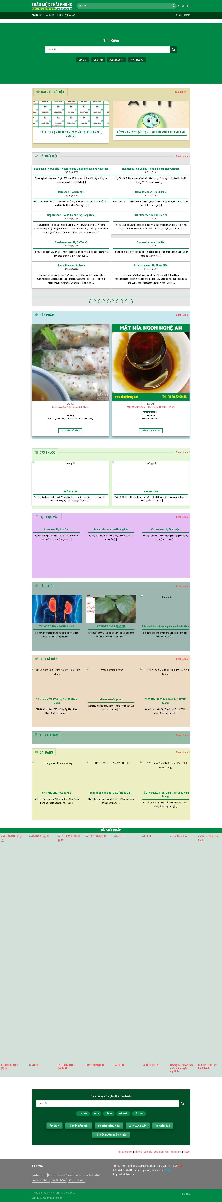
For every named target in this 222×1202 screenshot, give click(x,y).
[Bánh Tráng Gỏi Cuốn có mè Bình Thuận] (70, 362)
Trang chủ (37, 15)
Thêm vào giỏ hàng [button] (70, 430)
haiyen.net (165, 1151)
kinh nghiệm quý (65, 1175)
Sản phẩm (49, 15)
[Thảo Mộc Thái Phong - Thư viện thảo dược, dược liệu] (52, 6)
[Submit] (173, 6)
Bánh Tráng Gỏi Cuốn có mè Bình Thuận (70, 407)
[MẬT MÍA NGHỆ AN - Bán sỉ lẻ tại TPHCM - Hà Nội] (151, 362)
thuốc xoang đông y (182, 1151)
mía (147, 418)
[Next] (189, 123)
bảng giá (52, 1175)
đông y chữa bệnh (76, 1180)
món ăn (78, 1175)
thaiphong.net (114, 1151)
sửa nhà (137, 1151)
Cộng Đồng (70, 15)
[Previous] (32, 123)
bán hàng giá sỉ (39, 1175)
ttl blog (127, 1151)
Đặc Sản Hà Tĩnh (59, 1180)
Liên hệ (59, 15)
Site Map (186, 1194)
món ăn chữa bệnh (92, 1175)
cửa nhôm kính (150, 1151)
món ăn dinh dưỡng (41, 1180)
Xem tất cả (180, 92)
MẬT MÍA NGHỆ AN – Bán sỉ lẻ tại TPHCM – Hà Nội (151, 407)
